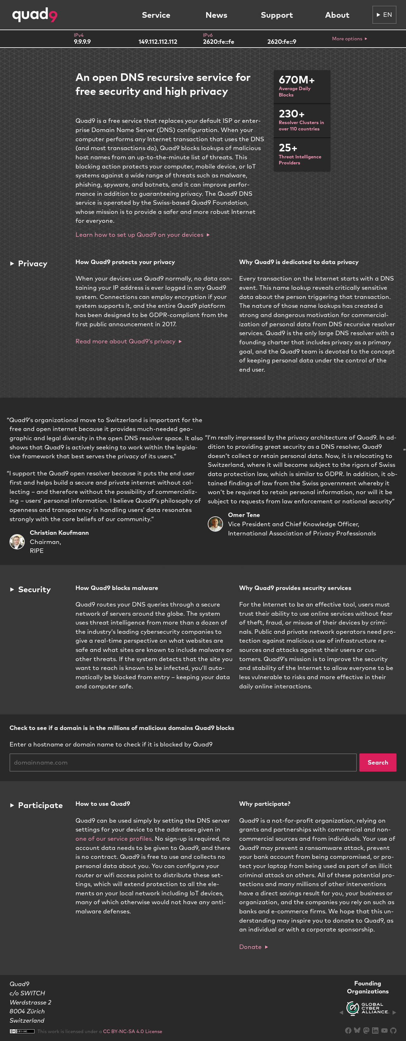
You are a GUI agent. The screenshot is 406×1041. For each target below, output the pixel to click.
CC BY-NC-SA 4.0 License (132, 1031)
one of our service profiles (113, 838)
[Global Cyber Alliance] (367, 1012)
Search (378, 762)
